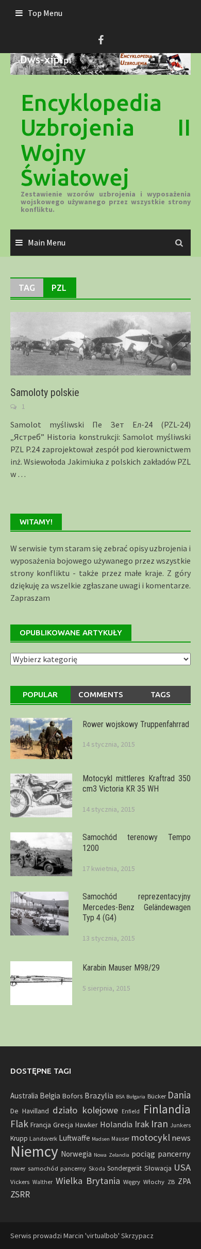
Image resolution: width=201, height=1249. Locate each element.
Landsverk (43, 1138)
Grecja (63, 1124)
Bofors (72, 1095)
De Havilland (29, 1111)
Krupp (19, 1138)
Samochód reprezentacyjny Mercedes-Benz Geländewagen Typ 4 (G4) (136, 907)
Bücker (156, 1096)
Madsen (101, 1139)
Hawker (86, 1125)
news (181, 1137)
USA (182, 1167)
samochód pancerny (57, 1168)
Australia (24, 1095)
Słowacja (158, 1168)
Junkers (180, 1125)
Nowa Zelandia (111, 1155)
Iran (159, 1123)
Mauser (120, 1138)
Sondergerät (124, 1168)
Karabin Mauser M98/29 (121, 968)
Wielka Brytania (88, 1181)
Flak (19, 1123)
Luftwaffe (74, 1138)
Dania (179, 1095)
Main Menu (46, 242)
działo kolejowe (85, 1110)
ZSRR (20, 1194)
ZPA (184, 1181)
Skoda (97, 1168)
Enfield (131, 1111)
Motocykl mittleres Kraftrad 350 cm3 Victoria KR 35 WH (136, 784)
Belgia (50, 1095)
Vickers (19, 1181)
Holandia (116, 1124)
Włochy (153, 1181)
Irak (142, 1124)
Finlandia (167, 1109)
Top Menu (45, 13)
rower (17, 1168)
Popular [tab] (40, 694)
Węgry (131, 1181)
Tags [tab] (160, 694)
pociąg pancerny (161, 1153)
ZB (171, 1182)
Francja (40, 1125)
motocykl (150, 1137)
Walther (42, 1182)
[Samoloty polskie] (100, 342)
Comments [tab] (100, 694)
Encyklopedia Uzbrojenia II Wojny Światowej (106, 140)
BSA (120, 1096)
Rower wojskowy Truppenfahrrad (135, 724)
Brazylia (99, 1095)
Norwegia (76, 1154)
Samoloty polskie (44, 392)
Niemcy (34, 1151)
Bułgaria (135, 1096)
